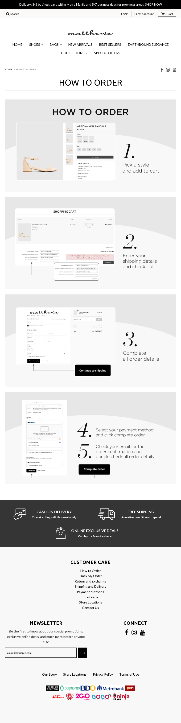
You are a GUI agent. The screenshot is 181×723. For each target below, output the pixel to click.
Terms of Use (129, 674)
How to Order (90, 571)
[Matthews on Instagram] (168, 69)
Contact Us (90, 608)
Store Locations (90, 602)
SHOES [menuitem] (34, 44)
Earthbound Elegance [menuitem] (148, 44)
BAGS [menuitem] (54, 44)
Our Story (49, 674)
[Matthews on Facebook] (161, 69)
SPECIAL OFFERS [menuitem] (107, 53)
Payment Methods (90, 592)
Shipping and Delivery (90, 586)
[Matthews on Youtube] (174, 69)
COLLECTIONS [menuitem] (72, 53)
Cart (169, 14)
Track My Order (90, 576)
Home (8, 69)
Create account (144, 14)
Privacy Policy (103, 674)
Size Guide (90, 597)
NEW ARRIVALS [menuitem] (80, 44)
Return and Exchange (90, 581)
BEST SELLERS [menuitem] (110, 44)
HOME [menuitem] (17, 44)
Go (82, 652)
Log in (124, 14)
